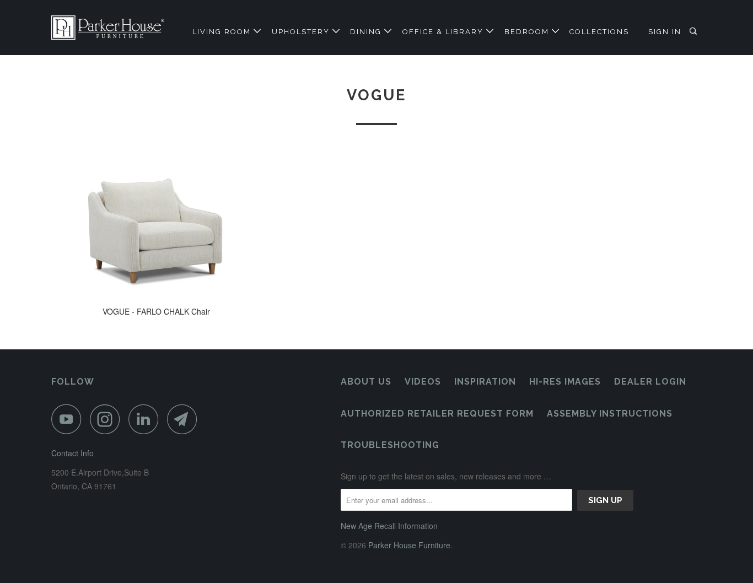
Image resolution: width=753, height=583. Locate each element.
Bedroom (528, 32)
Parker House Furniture (409, 544)
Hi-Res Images (565, 381)
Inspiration (485, 381)
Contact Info (72, 452)
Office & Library (444, 32)
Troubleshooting (390, 445)
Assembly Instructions (610, 413)
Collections (599, 32)
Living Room (223, 32)
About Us (366, 381)
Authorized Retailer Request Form (437, 413)
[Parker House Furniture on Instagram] (108, 419)
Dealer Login (650, 381)
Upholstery (302, 32)
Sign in (664, 32)
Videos (423, 381)
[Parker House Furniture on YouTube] (69, 419)
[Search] (694, 31)
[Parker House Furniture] (107, 27)
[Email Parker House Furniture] (185, 419)
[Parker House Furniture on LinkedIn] (146, 419)
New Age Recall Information (389, 525)
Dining (367, 32)
